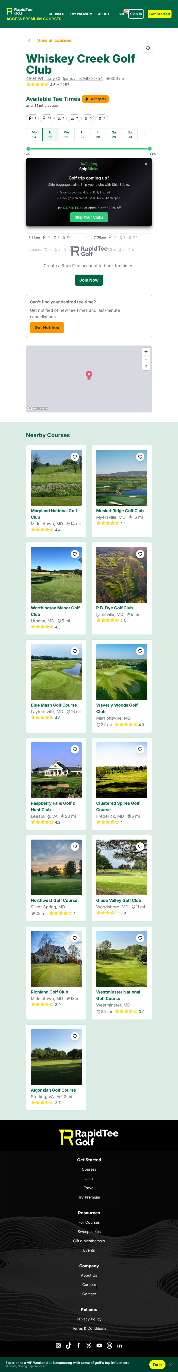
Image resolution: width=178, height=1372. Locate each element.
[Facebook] (79, 1345)
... (144, 134)
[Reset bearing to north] (146, 366)
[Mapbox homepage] (37, 408)
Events (89, 1250)
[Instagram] (58, 1345)
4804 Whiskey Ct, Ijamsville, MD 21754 (64, 78)
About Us (89, 1275)
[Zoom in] (146, 351)
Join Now (89, 280)
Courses (56, 14)
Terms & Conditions (89, 1328)
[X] (89, 1345)
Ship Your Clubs (89, 217)
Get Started (159, 14)
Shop (124, 13)
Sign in (136, 14)
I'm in (157, 1364)
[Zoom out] (146, 359)
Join (89, 1178)
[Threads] (109, 1345)
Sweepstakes (89, 1231)
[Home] (89, 1137)
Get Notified (47, 327)
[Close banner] (146, 164)
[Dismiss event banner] (170, 1364)
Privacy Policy (89, 1319)
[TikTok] (68, 1345)
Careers (89, 1284)
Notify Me (98, 99)
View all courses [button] (54, 40)
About (103, 14)
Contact (89, 1294)
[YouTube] (99, 1345)
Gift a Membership (89, 1241)
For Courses (89, 1222)
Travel (89, 1188)
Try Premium (81, 14)
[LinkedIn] (119, 1345)
